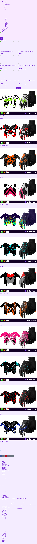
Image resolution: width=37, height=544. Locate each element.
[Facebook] (1, 456)
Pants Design (4, 511)
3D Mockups (4, 462)
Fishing (5, 9)
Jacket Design (4, 513)
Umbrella (6, 23)
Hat (5, 25)
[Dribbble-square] (12, 456)
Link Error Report (4, 476)
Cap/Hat (6, 20)
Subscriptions (4, 463)
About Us (3, 492)
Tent (6, 21)
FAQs (2, 473)
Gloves (6, 24)
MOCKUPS (3, 31)
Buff (6, 18)
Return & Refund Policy (5, 491)
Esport (5, 7)
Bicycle (5, 6)
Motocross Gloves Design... (4, 115)
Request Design (4, 464)
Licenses (3, 461)
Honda (3, 538)
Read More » (2, 53)
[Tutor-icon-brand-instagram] (3, 456)
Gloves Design (4, 512)
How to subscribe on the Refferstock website (6, 51)
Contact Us (3, 474)
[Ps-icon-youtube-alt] (8, 456)
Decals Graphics (4, 514)
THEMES (3, 5)
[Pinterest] (6, 456)
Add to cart (1, 118)
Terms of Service (4, 490)
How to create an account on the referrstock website (26, 51)
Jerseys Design (4, 510)
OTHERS (5, 17)
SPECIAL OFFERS (4, 28)
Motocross (5, 8)
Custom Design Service (5, 465)
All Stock (5, 2)
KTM (2, 539)
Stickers (6, 27)
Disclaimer (3, 488)
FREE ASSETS (4, 29)
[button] (18, 0)
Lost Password (4, 475)
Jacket (6, 22)
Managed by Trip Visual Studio (21, 498)
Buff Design (3, 526)
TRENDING (3, 30)
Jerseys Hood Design (5, 528)
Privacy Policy (4, 489)
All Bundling (5, 3)
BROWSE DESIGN (4, 1)
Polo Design (3, 527)
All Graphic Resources (7, 4)
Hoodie (6, 26)
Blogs (2, 487)
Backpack (6, 19)
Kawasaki (6, 16)
